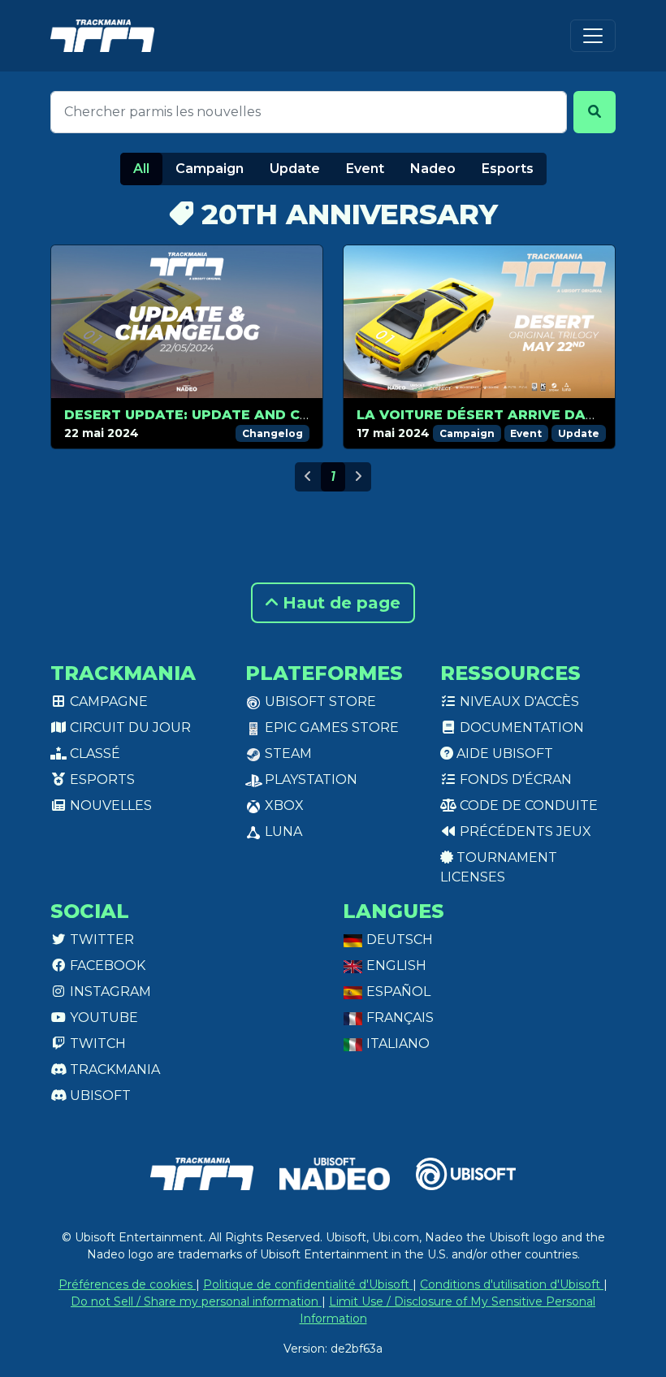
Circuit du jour (129, 727)
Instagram (109, 991)
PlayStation (309, 779)
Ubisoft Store (319, 701)
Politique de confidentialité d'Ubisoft (308, 1284)
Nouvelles (109, 805)
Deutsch (398, 939)
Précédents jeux (523, 831)
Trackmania (113, 1069)
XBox (283, 805)
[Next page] (358, 476)
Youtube (102, 1017)
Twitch (96, 1043)
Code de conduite (527, 805)
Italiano (396, 1043)
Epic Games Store (330, 727)
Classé (93, 753)
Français (398, 1017)
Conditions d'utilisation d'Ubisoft (511, 1284)
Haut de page (339, 603)
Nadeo (433, 168)
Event (365, 168)
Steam (287, 753)
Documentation (520, 727)
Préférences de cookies (127, 1284)
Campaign (209, 168)
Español (396, 991)
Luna (282, 831)
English (394, 965)
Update (295, 168)
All (141, 168)
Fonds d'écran (514, 779)
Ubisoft (99, 1095)
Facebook (106, 965)
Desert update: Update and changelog (222, 414)
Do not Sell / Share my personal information (196, 1301)
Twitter (100, 939)
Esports (508, 168)
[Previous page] (308, 476)
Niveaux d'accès (517, 701)
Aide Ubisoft (503, 753)
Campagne (107, 701)
